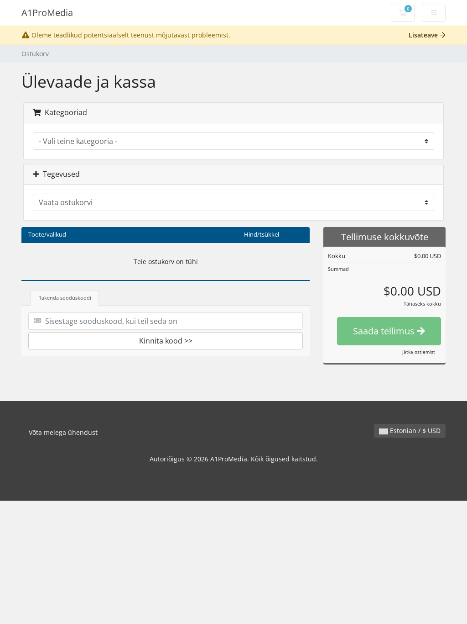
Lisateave (424, 35)
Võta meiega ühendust (63, 432)
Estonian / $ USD (414, 430)
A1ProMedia (47, 12)
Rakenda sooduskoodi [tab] (64, 297)
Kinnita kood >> (165, 341)
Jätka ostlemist (418, 352)
